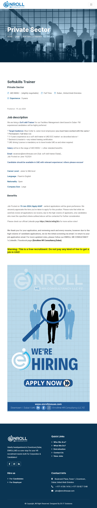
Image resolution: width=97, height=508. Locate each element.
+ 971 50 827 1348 (80, 486)
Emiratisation (59, 449)
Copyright (30, 503)
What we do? (60, 445)
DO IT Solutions (66, 503)
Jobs (17, 36)
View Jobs (58, 456)
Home (10, 36)
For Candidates (16, 479)
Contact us (59, 453)
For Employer (16, 482)
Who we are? (60, 442)
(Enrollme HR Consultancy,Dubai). (47, 240)
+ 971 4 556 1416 (63, 486)
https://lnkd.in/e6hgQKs (50, 221)
